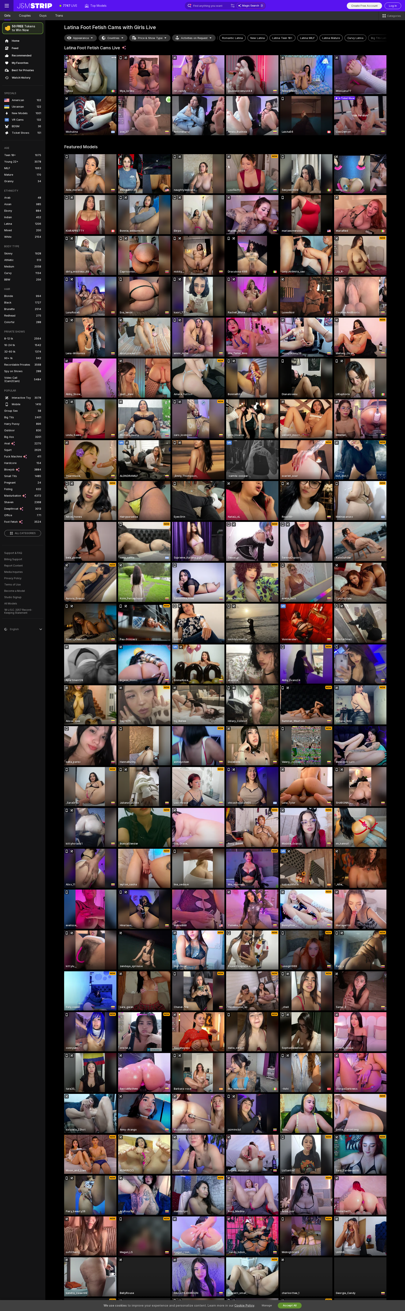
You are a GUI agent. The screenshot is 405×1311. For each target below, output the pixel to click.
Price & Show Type (150, 38)
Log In (393, 5)
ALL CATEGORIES (25, 533)
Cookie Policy (244, 1305)
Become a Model (14, 590)
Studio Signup (13, 597)
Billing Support (13, 559)
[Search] (233, 6)
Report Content (13, 565)
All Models (10, 603)
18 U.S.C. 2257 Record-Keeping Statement (18, 611)
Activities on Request (194, 38)
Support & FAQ (13, 553)
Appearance (81, 38)
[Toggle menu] (7, 5)
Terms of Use (12, 584)
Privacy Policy (13, 578)
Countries (113, 38)
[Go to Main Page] (35, 5)
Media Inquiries (13, 572)
